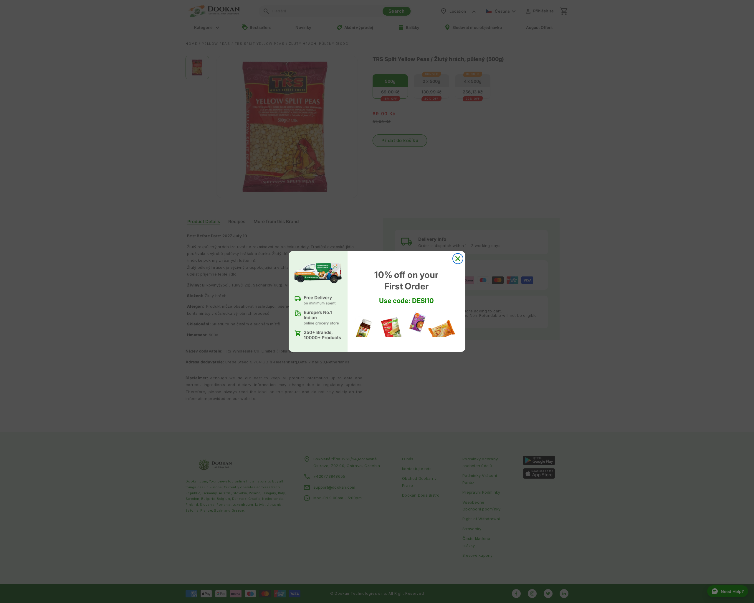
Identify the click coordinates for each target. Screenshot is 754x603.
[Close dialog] (458, 258)
